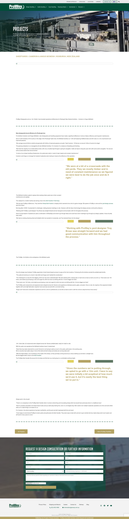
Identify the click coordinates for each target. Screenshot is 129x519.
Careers (65, 504)
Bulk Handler (37, 355)
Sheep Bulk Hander (48, 203)
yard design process (107, 203)
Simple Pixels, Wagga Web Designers (69, 515)
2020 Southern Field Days (52, 201)
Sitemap (81, 504)
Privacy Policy (42, 504)
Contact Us (73, 504)
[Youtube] (111, 505)
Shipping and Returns (54, 504)
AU (115, 1)
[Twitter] (107, 505)
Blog (88, 504)
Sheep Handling (30, 7)
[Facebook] (104, 505)
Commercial (72, 7)
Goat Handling (52, 7)
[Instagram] (101, 505)
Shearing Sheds (62, 7)
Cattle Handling (41, 7)
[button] (71, 1)
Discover (80, 7)
